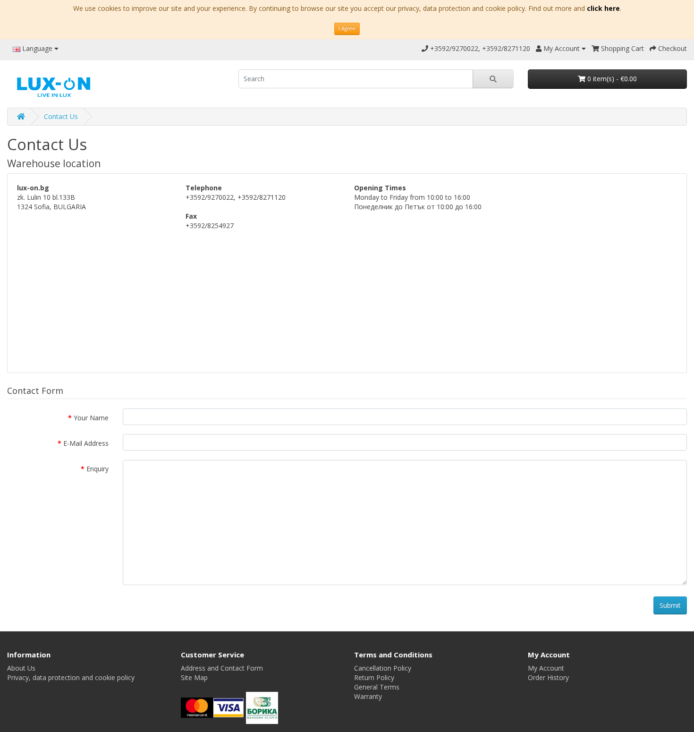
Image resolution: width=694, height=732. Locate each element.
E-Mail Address (86, 443)
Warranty (368, 696)
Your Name (91, 417)
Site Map (194, 677)
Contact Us (61, 116)
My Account (546, 668)
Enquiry (97, 468)
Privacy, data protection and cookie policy (71, 677)
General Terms (376, 686)
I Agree (347, 28)
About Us (21, 668)
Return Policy (374, 677)
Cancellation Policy (382, 668)
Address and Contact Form (222, 668)
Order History (548, 677)
